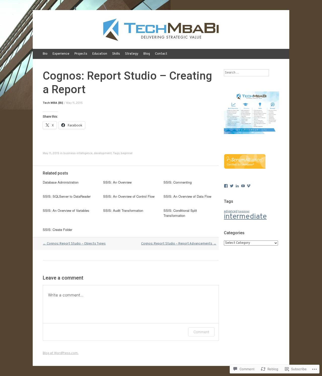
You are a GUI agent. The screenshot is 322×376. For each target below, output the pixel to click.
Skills (116, 54)
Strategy (131, 54)
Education (99, 54)
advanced (230, 212)
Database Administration (60, 182)
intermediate (245, 216)
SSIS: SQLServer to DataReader (67, 196)
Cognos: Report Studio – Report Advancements (178, 244)
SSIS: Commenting (178, 182)
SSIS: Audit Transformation (123, 210)
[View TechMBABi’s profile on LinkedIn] (237, 186)
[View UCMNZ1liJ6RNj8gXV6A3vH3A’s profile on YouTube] (243, 186)
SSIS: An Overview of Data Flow (187, 196)
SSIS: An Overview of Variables (66, 210)
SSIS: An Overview (117, 182)
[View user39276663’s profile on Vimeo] (249, 186)
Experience (61, 54)
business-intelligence (77, 153)
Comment (201, 332)
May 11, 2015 (74, 103)
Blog (146, 54)
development (103, 153)
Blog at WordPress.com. (60, 353)
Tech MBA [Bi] (53, 103)
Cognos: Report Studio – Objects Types (74, 244)
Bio (45, 54)
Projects (80, 54)
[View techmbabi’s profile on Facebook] (226, 186)
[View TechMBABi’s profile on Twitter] (232, 186)
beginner (127, 153)
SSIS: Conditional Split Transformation (180, 213)
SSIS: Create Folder (57, 229)
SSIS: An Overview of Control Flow (128, 196)
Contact (161, 54)
